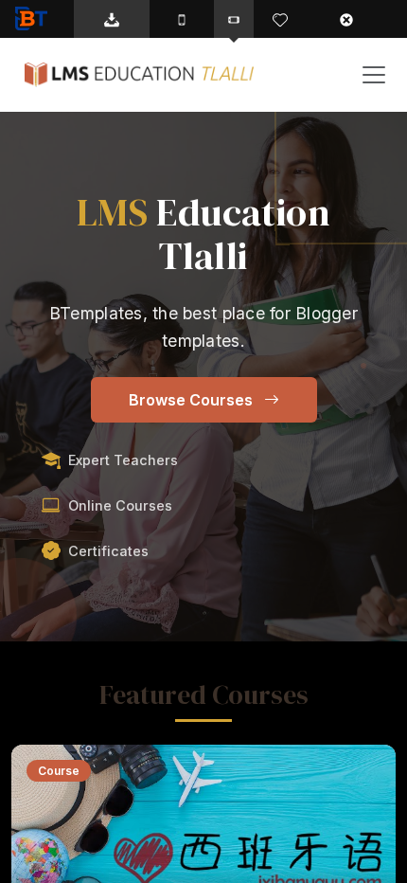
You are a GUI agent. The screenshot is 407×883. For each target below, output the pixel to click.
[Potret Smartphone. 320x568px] (181, 19)
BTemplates (35, 18)
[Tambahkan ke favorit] (280, 19)
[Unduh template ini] (112, 19)
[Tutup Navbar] (356, 19)
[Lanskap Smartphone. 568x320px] (234, 19)
